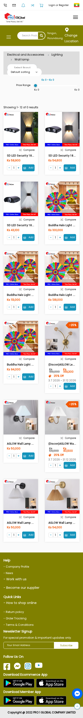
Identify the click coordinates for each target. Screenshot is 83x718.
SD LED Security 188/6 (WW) (25, 155)
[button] (77, 706)
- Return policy (13, 612)
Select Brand (22, 67)
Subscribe (66, 645)
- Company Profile (16, 567)
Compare (29, 150)
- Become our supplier (21, 587)
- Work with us (15, 579)
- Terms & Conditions (18, 625)
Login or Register (59, 5)
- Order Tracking (15, 618)
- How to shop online (20, 603)
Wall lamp (22, 59)
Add (30, 167)
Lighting (57, 55)
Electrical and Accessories (25, 55)
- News (8, 573)
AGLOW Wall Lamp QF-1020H (25, 522)
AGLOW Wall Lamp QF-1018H (25, 443)
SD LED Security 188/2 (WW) (25, 225)
